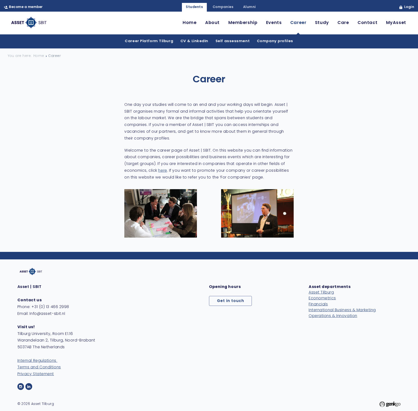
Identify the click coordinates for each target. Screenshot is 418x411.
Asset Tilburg (321, 293)
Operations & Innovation (333, 316)
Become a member (26, 7)
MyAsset (396, 23)
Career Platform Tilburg (149, 41)
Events (274, 23)
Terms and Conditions (39, 367)
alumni (249, 7)
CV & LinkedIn (194, 41)
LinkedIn (28, 386)
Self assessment (233, 41)
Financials (318, 304)
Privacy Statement (35, 374)
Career (298, 23)
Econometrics (322, 298)
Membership (243, 23)
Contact (367, 23)
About (212, 23)
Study (322, 23)
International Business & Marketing (342, 310)
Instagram (20, 386)
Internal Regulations (37, 361)
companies (223, 7)
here (162, 171)
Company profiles (275, 41)
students (194, 7)
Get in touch (230, 301)
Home (189, 23)
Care (343, 23)
